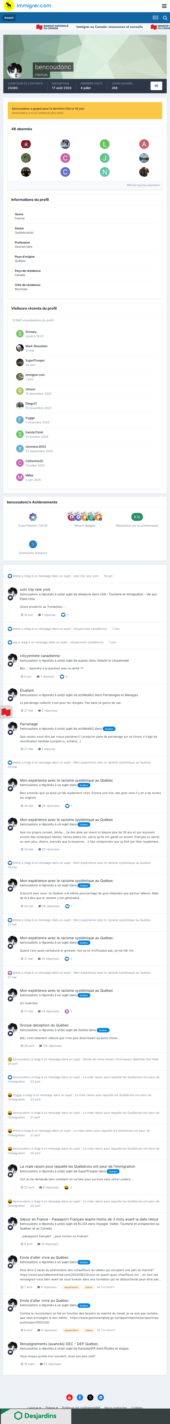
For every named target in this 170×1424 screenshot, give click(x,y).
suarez (83, 660)
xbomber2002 (35, 446)
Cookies (137, 1408)
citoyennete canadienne (90, 628)
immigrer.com (35, 375)
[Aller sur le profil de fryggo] (20, 420)
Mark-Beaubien (36, 346)
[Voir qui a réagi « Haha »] (66, 1187)
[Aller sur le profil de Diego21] (20, 405)
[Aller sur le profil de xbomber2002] (20, 448)
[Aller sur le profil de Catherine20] (20, 463)
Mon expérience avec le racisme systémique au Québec (112, 762)
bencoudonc (29, 594)
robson (30, 389)
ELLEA (82, 1224)
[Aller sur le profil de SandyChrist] (20, 434)
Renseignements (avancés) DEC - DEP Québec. (59, 1344)
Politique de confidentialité (81, 1408)
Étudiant (27, 690)
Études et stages (116, 1348)
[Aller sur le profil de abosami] (144, 144)
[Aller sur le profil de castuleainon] (65, 158)
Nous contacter (115, 1408)
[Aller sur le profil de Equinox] (26, 144)
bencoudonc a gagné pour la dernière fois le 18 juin (48, 108)
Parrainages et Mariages (120, 695)
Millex (29, 475)
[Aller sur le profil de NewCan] (144, 158)
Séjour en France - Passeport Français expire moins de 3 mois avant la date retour (89, 1219)
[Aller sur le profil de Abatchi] (26, 158)
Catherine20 (34, 461)
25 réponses (50, 805)
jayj (15, 642)
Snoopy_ (31, 331)
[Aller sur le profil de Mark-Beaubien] (20, 348)
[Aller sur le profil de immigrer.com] (20, 377)
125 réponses (52, 1045)
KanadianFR (86, 1348)
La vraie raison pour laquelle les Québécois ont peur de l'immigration (77, 1166)
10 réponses (49, 1244)
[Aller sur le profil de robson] (20, 391)
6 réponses (50, 1187)
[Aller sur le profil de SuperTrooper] (20, 362)
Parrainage (29, 724)
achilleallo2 (86, 695)
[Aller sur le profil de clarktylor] (65, 172)
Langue (33, 1408)
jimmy (17, 576)
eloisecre (84, 594)
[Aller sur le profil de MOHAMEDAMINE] (65, 144)
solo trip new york (86, 576)
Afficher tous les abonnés (143, 185)
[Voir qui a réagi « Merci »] (67, 1011)
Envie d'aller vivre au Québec (44, 1257)
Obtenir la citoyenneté (113, 660)
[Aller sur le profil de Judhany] (105, 158)
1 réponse (48, 615)
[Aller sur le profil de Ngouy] (105, 172)
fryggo (30, 418)
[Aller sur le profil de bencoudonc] (12, 592)
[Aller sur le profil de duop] (144, 172)
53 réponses (52, 1364)
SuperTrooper (35, 360)
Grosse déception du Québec (44, 1025)
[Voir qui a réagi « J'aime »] (63, 614)
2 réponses (49, 710)
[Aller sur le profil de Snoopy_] (20, 333)
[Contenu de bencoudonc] (156, 86)
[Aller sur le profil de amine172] (26, 172)
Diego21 (31, 403)
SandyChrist (34, 432)
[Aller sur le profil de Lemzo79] (105, 144)
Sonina (83, 1030)
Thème (50, 1408)
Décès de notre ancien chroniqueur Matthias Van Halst (121, 1059)
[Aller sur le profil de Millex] (20, 477)
